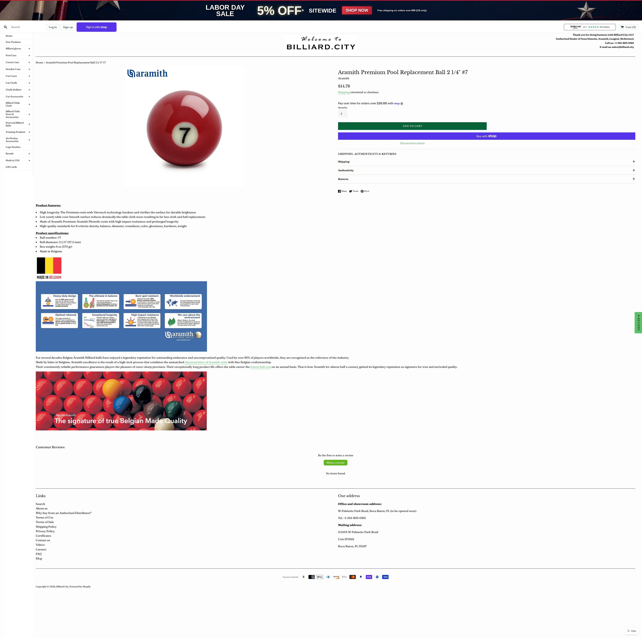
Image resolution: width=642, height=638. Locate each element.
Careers (41, 549)
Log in (53, 27)
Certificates (43, 535)
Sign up (68, 27)
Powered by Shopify (80, 586)
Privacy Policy (45, 531)
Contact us (43, 540)
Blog (39, 558)
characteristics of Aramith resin (206, 362)
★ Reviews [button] (638, 323)
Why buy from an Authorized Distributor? (63, 513)
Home (39, 62)
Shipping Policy (46, 526)
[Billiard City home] (321, 44)
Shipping (343, 92)
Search (40, 504)
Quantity (342, 107)
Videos (40, 544)
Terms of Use (44, 517)
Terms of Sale (45, 522)
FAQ (38, 554)
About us (41, 508)
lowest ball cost (260, 366)
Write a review (336, 462)
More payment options (412, 142)
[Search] (5, 27)
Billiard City (62, 586)
